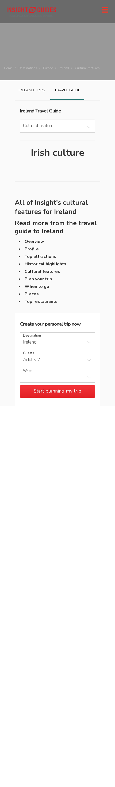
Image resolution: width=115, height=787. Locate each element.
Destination (32, 335)
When (27, 371)
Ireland (64, 68)
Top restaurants (41, 301)
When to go (37, 286)
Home (8, 68)
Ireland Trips (32, 90)
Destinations (27, 68)
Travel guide (67, 90)
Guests (28, 353)
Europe (48, 68)
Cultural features (42, 271)
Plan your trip (38, 279)
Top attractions (40, 256)
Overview (34, 241)
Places (32, 294)
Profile (32, 249)
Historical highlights (45, 264)
